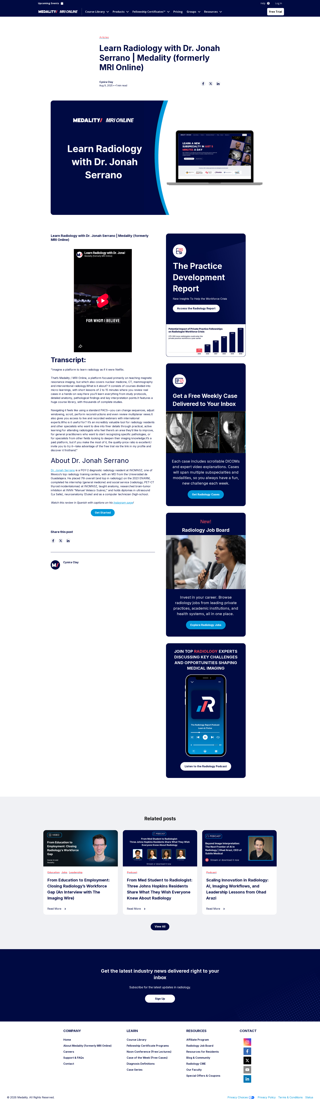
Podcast (132, 872)
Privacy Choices (238, 1097)
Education (54, 872)
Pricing (178, 12)
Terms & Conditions (291, 1097)
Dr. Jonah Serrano (63, 470)
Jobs (64, 872)
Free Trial (275, 12)
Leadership (75, 872)
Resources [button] (211, 12)
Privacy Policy (267, 1097)
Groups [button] (191, 12)
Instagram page (123, 502)
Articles (104, 37)
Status (309, 1097)
